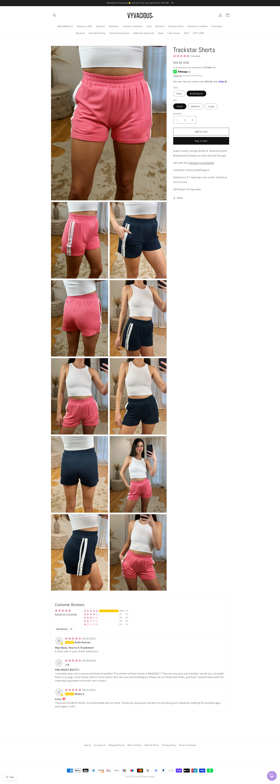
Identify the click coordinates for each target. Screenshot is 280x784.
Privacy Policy (169, 745)
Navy (179, 93)
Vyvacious (135, 777)
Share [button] (180, 197)
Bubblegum (196, 93)
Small (180, 106)
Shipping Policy (116, 745)
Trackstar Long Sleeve (201, 163)
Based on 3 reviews (66, 614)
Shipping (177, 75)
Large (211, 106)
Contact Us (99, 745)
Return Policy (135, 745)
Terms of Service (187, 745)
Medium (195, 106)
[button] (54, 15)
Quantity (177, 113)
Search (87, 745)
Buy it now (201, 140)
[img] (73, 638)
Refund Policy (152, 745)
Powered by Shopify (147, 777)
